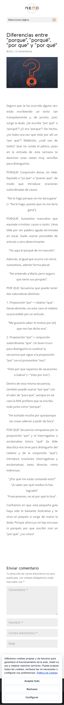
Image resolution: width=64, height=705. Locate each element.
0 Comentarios (24, 51)
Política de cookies (47, 672)
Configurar (32, 697)
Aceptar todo (32, 680)
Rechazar (32, 689)
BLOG (9, 51)
